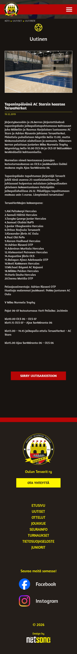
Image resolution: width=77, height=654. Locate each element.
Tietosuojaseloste (38, 541)
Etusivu (38, 505)
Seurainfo (38, 529)
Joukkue (38, 523)
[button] (69, 9)
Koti (7, 20)
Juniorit (38, 547)
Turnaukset (38, 535)
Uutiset (17, 20)
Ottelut (38, 517)
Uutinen (30, 20)
